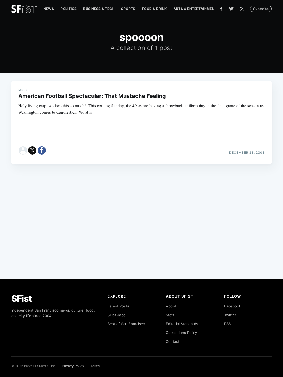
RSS (227, 324)
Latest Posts (118, 306)
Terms (95, 366)
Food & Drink (154, 9)
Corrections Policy (181, 332)
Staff (170, 315)
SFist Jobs (116, 315)
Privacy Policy (73, 366)
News (49, 9)
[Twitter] (231, 9)
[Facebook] (221, 9)
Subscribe (261, 9)
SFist (21, 298)
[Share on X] (32, 150)
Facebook (232, 306)
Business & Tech (98, 9)
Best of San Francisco (126, 324)
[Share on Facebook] (41, 150)
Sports (128, 9)
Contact (172, 341)
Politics (69, 9)
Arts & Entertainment (195, 9)
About (171, 306)
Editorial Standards (182, 324)
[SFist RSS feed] (243, 9)
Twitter (230, 315)
